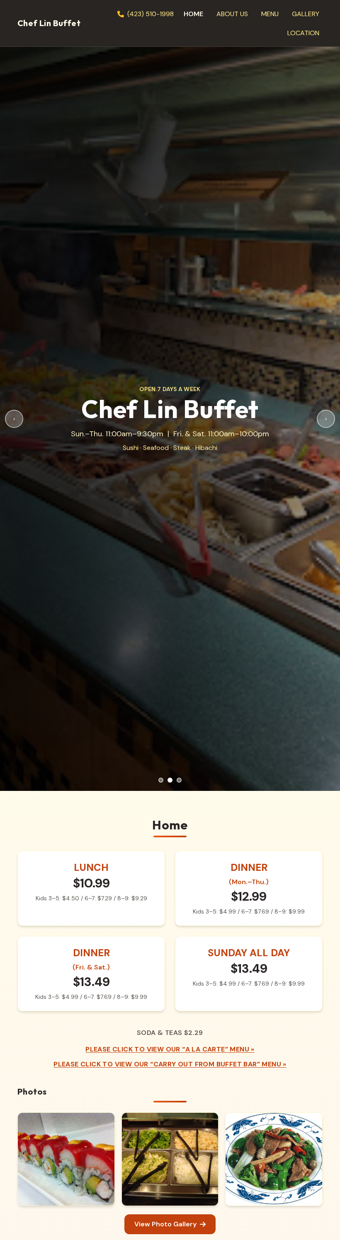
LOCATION (303, 33)
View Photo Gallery (165, 1224)
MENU (270, 14)
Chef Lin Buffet (48, 23)
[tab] (160, 780)
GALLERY (305, 14)
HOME (193, 14)
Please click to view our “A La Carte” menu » (170, 1049)
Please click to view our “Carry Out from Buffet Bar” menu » (170, 1064)
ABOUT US (232, 14)
